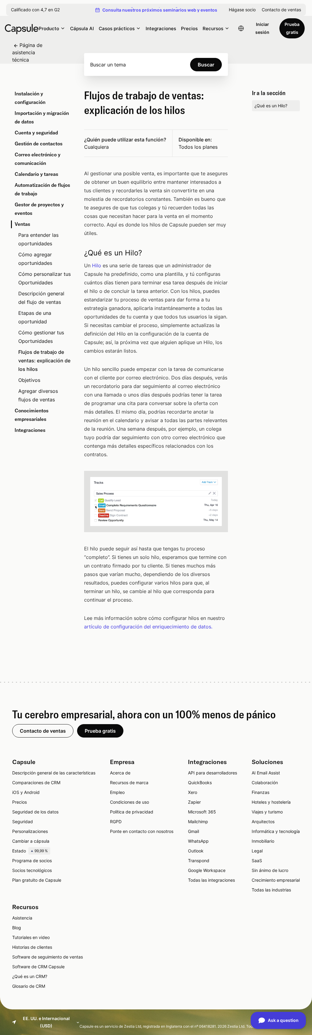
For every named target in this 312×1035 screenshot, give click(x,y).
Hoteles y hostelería (271, 802)
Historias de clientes (32, 947)
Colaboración (265, 782)
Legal (257, 850)
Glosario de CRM (28, 986)
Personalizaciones (30, 831)
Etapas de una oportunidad (34, 317)
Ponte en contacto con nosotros (141, 831)
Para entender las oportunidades (38, 239)
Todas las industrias (271, 889)
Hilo (96, 265)
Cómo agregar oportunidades (35, 258)
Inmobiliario (263, 841)
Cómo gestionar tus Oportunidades (41, 336)
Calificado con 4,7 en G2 (35, 10)
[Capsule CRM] (21, 28)
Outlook (196, 850)
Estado (30, 850)
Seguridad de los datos (35, 811)
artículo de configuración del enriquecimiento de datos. (148, 627)
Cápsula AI (82, 28)
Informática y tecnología (276, 831)
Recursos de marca (129, 782)
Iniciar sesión (262, 28)
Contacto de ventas (281, 10)
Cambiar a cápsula (30, 841)
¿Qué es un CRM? (29, 976)
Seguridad (22, 821)
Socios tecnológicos (32, 870)
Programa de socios (32, 860)
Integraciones (161, 28)
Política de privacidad (131, 811)
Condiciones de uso (129, 802)
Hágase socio (242, 10)
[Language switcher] (241, 28)
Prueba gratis (292, 28)
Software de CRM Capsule (38, 966)
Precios (189, 28)
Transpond (198, 860)
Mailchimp (198, 821)
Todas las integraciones (211, 880)
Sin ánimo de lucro (270, 870)
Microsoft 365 (202, 811)
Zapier (194, 802)
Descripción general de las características (53, 772)
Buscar (206, 65)
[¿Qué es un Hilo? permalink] (76, 253)
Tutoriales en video (31, 937)
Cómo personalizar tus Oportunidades (44, 278)
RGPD (116, 821)
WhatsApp (198, 841)
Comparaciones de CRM (36, 782)
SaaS (257, 860)
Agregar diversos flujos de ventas (38, 395)
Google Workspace (206, 870)
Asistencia (22, 917)
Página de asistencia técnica (27, 52)
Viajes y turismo (267, 811)
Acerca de (120, 772)
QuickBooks (200, 782)
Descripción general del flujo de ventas (41, 297)
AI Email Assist (266, 772)
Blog (16, 927)
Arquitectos (263, 821)
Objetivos (29, 380)
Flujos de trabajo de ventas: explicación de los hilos (44, 360)
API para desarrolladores (212, 772)
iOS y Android (26, 792)
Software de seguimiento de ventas (47, 956)
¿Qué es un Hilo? (270, 105)
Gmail (193, 831)
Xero (192, 792)
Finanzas (260, 792)
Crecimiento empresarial (276, 880)
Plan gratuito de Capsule (36, 880)
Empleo (117, 792)
